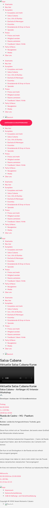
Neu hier (8, 7)
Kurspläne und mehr (15, 13)
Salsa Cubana (13, 16)
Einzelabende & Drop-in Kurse (19, 27)
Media (10, 52)
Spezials (11, 30)
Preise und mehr (14, 35)
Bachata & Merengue (15, 21)
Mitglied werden (14, 38)
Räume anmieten (14, 41)
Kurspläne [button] (9, 10)
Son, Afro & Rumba (15, 18)
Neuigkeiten (12, 50)
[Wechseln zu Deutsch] (9, 117)
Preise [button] (7, 33)
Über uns (8, 55)
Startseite (9, 4)
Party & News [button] (10, 47)
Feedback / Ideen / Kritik (16, 44)
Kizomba (11, 24)
